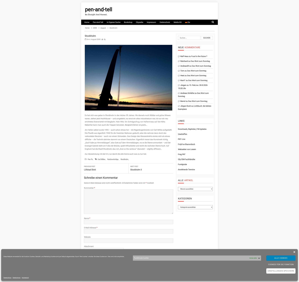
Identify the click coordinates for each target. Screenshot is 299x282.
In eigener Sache (113, 22)
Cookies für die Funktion (281, 264)
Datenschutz (7, 277)
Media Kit (178, 22)
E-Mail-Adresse (90, 228)
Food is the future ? (199, 56)
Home (86, 22)
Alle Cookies (280, 258)
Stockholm (124, 159)
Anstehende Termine (186, 169)
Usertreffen (182, 134)
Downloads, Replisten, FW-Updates (192, 129)
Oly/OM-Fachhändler (186, 159)
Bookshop (128, 22)
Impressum (25, 277)
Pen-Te (90, 159)
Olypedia (139, 22)
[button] (294, 252)
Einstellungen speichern (281, 271)
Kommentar (89, 188)
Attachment (89, 246)
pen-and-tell (98, 9)
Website (87, 237)
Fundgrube (182, 164)
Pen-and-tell (98, 22)
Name (87, 218)
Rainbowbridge (112, 159)
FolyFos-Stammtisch (186, 144)
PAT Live (181, 139)
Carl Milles (101, 159)
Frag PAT (181, 154)
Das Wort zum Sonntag (200, 61)
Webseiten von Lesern (187, 149)
